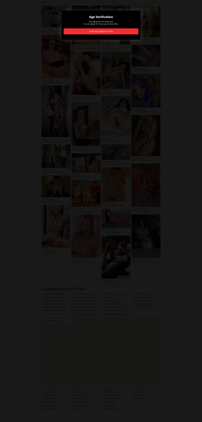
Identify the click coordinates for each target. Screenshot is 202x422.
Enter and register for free (101, 31)
